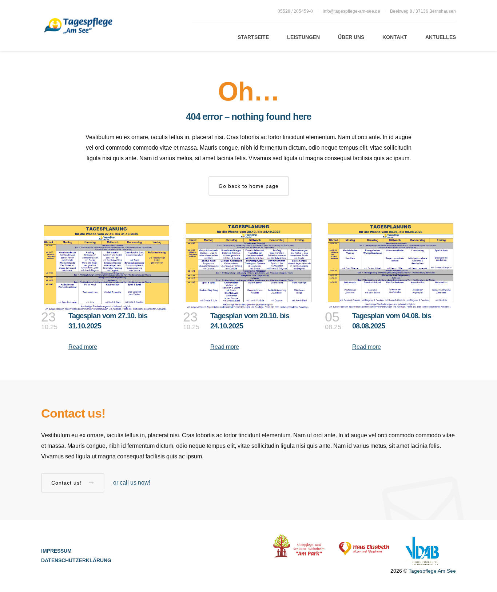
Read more (82, 347)
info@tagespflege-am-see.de (351, 11)
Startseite (253, 37)
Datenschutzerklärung (76, 560)
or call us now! (131, 482)
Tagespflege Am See (432, 571)
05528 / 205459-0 (296, 11)
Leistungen (303, 37)
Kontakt (394, 37)
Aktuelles (440, 37)
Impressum (56, 551)
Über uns (351, 37)
